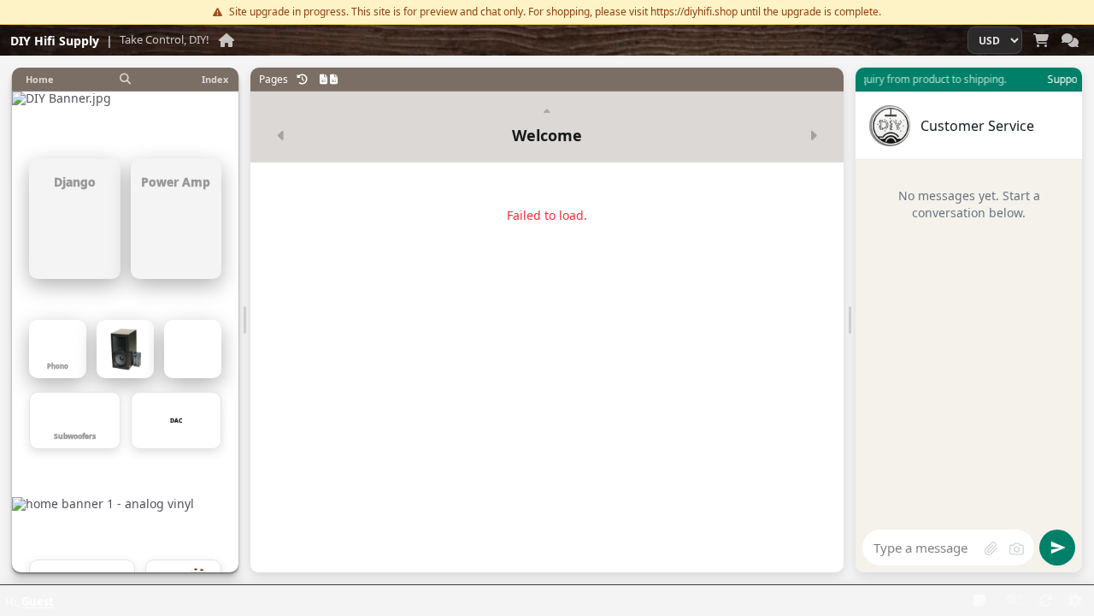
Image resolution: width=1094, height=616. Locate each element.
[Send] (1057, 548)
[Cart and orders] (1041, 40)
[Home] (226, 40)
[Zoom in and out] (1015, 600)
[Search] (125, 79)
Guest (37, 601)
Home (40, 79)
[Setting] (1075, 600)
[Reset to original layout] (1046, 600)
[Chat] (1070, 40)
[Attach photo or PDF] (991, 548)
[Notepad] (979, 600)
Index (215, 79)
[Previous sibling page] (281, 135)
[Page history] (302, 79)
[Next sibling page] (812, 135)
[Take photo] (1016, 548)
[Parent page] (547, 112)
